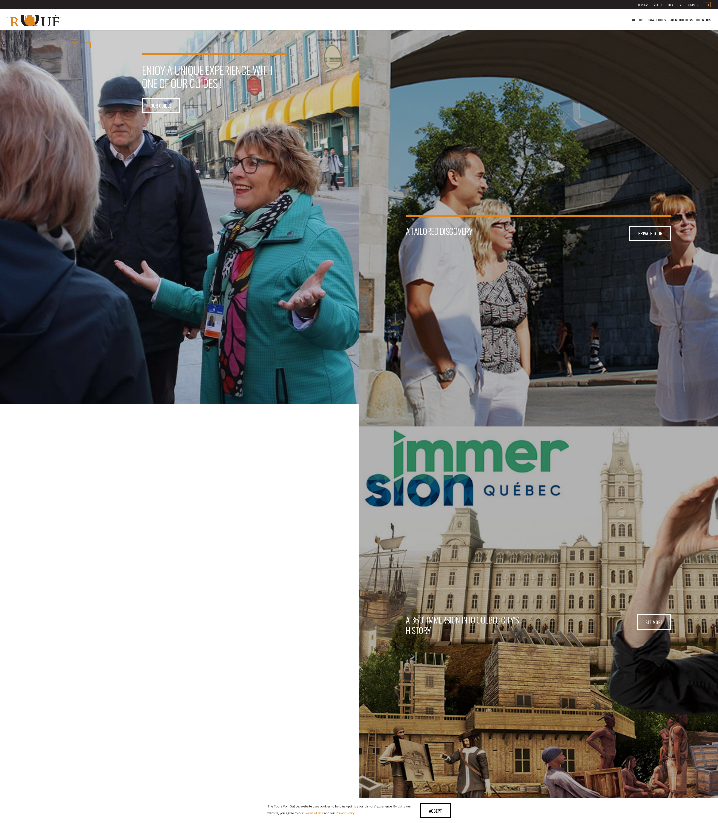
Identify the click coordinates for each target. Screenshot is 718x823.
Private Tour (650, 233)
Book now (643, 4)
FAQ (680, 4)
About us (658, 4)
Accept (435, 810)
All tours (638, 20)
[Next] (88, 45)
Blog (670, 4)
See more (653, 622)
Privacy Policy (345, 813)
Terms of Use (313, 813)
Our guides (703, 20)
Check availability (168, 105)
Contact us (693, 4)
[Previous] (74, 45)
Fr (708, 4)
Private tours (657, 20)
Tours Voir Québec (34, 20)
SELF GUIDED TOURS (681, 20)
